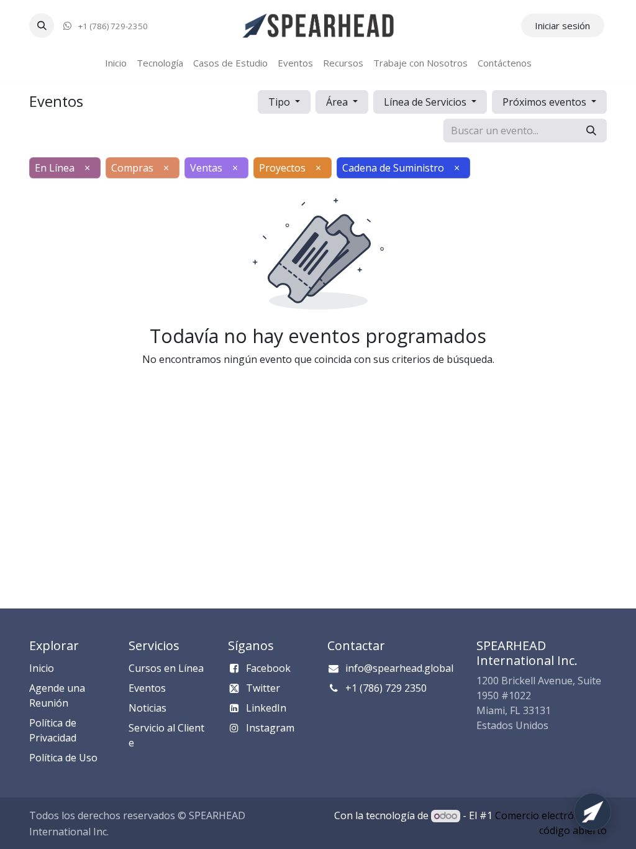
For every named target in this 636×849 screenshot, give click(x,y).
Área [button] (338, 102)
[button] (41, 25)
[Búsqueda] (591, 130)
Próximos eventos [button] (545, 102)
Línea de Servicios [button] (426, 102)
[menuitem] (116, 63)
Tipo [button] (280, 102)
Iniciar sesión (562, 25)
